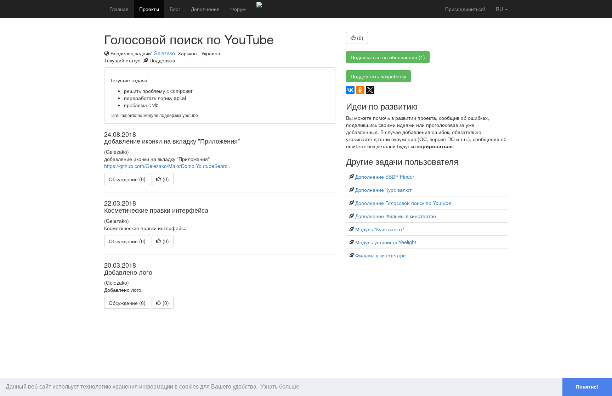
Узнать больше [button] (279, 387)
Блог (175, 8)
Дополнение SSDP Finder (384, 176)
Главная (119, 8)
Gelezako (164, 53)
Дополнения (205, 8)
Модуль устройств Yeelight (385, 242)
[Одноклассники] (360, 90)
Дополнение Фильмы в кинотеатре (395, 215)
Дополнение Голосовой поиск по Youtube (403, 202)
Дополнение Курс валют (383, 189)
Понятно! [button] (587, 387)
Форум (238, 8)
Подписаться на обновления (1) (388, 57)
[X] (370, 90)
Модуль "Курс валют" (379, 229)
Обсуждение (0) (127, 179)
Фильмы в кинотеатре (380, 255)
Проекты (149, 8)
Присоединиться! (465, 8)
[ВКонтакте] (350, 90)
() (165, 179)
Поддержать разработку (378, 76)
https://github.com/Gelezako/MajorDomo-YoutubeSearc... (168, 165)
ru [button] (500, 8)
